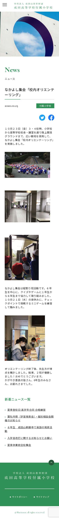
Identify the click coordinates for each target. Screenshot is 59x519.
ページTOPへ (51, 462)
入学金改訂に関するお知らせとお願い (29, 438)
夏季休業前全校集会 (19, 445)
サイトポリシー (19, 496)
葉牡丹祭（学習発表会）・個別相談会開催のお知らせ (29, 418)
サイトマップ (42, 496)
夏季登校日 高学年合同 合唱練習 (26, 410)
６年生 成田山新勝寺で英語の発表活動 (28, 429)
